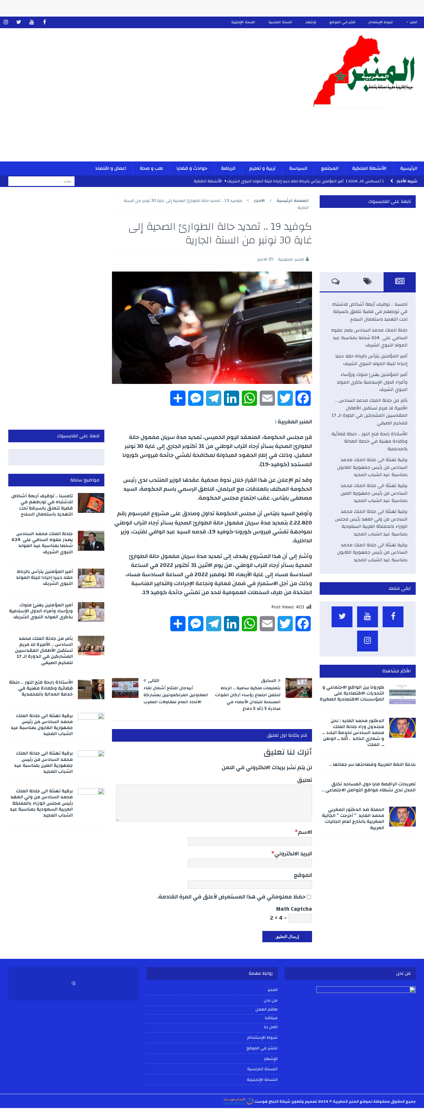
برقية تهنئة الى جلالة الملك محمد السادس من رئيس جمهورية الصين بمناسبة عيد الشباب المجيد (374, 493)
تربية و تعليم (262, 168)
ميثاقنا (271, 1018)
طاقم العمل (266, 1009)
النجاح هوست (266, 1101)
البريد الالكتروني (293, 853)
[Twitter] (19, 22)
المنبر (413, 22)
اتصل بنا (270, 1027)
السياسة (298, 168)
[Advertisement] (143, 99)
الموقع (303, 875)
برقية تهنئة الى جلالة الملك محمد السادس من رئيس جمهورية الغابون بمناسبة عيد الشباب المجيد (372, 467)
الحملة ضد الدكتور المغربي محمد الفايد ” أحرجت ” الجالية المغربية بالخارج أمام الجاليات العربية (353, 818)
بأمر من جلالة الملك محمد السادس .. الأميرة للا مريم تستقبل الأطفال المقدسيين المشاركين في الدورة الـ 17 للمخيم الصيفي (369, 411)
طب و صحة (151, 168)
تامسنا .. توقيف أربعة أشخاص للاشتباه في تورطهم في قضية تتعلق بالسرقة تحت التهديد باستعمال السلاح (369, 312)
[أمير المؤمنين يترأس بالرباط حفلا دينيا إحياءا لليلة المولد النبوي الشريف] (91, 578)
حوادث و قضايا (192, 168)
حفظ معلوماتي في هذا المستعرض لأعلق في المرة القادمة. (231, 897)
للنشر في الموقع (342, 22)
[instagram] (6, 22)
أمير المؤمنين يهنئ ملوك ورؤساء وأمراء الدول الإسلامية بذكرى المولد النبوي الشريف (372, 382)
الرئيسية (408, 168)
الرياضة (228, 168)
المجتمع (330, 168)
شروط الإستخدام (381, 22)
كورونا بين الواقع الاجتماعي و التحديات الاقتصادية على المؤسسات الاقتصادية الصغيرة (352, 693)
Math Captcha (294, 909)
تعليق (304, 780)
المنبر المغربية (291, 259)
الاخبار (262, 259)
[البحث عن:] (41, 181)
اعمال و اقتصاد (110, 168)
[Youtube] (31, 22)
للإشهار (310, 22)
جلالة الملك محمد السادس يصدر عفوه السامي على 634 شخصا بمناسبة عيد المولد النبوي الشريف (369, 337)
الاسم (305, 832)
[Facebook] (44, 22)
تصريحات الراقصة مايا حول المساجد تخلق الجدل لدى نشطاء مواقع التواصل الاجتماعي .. (369, 787)
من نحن (270, 1000)
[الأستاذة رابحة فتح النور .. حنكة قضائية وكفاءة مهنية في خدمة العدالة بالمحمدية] (91, 689)
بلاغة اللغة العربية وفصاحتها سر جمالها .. (372, 764)
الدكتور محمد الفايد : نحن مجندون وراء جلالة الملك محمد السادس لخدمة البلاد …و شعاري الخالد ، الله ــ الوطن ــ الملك (353, 732)
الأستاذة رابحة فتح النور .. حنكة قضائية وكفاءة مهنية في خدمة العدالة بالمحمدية (369, 441)
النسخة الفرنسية (280, 22)
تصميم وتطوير (304, 1101)
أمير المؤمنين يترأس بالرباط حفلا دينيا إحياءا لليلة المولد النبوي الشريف (371, 360)
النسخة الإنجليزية (243, 22)
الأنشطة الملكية (369, 168)
